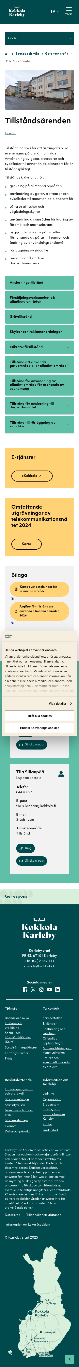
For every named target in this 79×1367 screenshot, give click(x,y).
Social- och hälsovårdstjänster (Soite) (18, 1037)
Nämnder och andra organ (19, 1112)
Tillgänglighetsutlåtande (43, 1215)
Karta (26, 544)
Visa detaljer (57, 703)
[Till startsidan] (17, 11)
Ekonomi (11, 1126)
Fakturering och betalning (54, 1031)
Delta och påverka (18, 1131)
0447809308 (26, 792)
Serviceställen (52, 1018)
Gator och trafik (56, 54)
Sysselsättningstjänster (21, 1047)
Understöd (50, 1130)
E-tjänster (50, 1024)
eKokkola (29, 476)
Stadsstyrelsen (15, 1105)
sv (52, 11)
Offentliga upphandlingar (53, 1041)
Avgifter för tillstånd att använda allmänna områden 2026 (39, 611)
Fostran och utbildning (13, 1025)
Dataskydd (12, 1215)
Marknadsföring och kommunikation (57, 1050)
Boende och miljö (27, 54)
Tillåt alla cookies (39, 716)
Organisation (52, 1099)
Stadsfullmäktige (17, 1099)
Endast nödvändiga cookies (39, 728)
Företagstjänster (16, 1053)
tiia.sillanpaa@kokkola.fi (36, 806)
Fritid (9, 1059)
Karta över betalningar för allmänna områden (38, 589)
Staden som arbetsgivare (51, 1107)
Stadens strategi (16, 1120)
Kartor (47, 1124)
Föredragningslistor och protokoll (19, 1091)
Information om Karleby (54, 1116)
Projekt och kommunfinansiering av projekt (57, 1062)
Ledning (48, 1093)
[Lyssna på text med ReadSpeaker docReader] (40, 598)
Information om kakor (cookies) (27, 1225)
